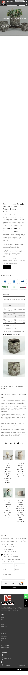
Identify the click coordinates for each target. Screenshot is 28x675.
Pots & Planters (16, 20)
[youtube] (26, 1)
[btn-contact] (26, 601)
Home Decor (17, 18)
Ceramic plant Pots (7, 18)
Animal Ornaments (5, 645)
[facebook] (24, 1)
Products (7, 22)
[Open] (26, 4)
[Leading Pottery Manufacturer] (3, 3)
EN (20, 1)
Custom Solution (4, 622)
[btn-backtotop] (26, 605)
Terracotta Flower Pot (10, 214)
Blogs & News (4, 626)
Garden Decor (4, 638)
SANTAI (3, 615)
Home (2, 22)
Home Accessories (5, 647)
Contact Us (3, 628)
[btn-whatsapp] (26, 596)
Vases (2, 640)
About (2, 624)
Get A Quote (21, 4)
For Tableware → (10, 1)
